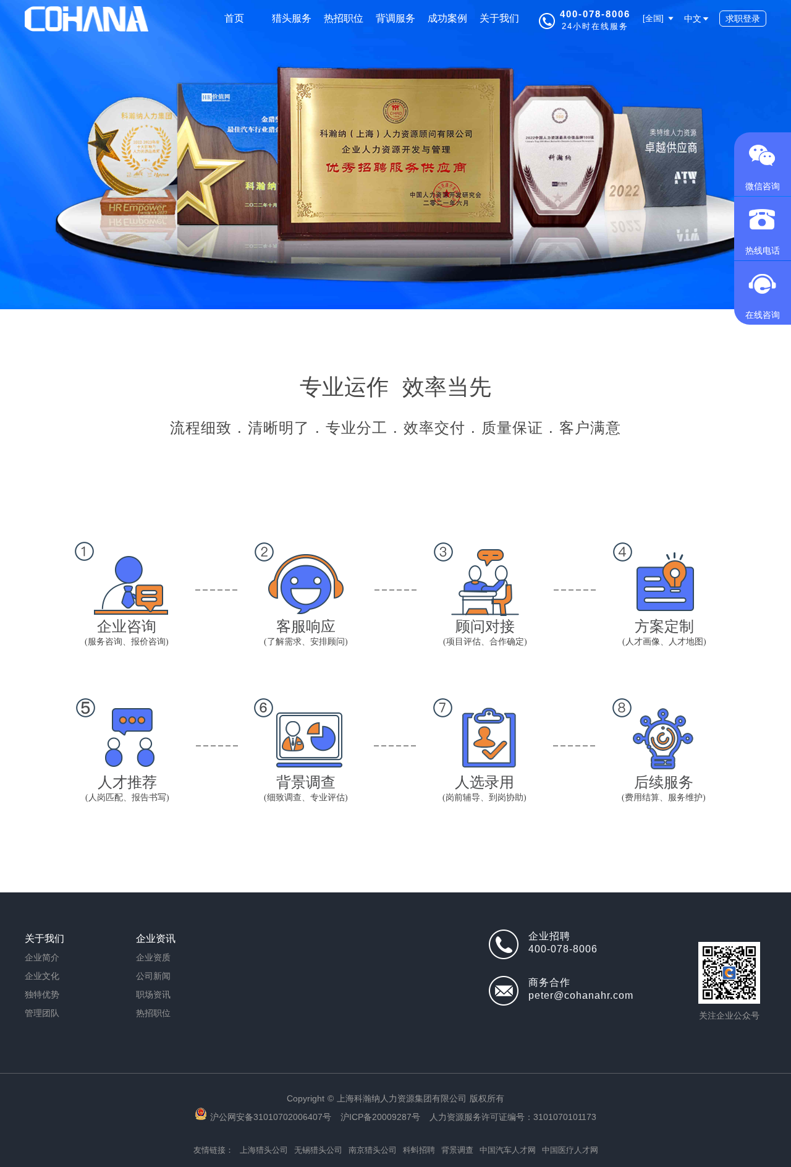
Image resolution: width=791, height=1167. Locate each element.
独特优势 (42, 994)
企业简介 (42, 957)
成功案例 (447, 18)
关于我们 (499, 18)
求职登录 (742, 19)
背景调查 (457, 1150)
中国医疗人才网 (570, 1150)
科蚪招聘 (419, 1150)
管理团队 (42, 1013)
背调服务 (395, 18)
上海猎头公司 (264, 1150)
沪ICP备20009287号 (380, 1117)
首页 (234, 18)
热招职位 (343, 18)
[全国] (655, 18)
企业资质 (153, 957)
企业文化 (42, 976)
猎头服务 (291, 18)
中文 (692, 19)
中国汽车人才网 (508, 1150)
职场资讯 (153, 994)
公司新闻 (153, 976)
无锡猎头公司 (318, 1150)
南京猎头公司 (373, 1150)
